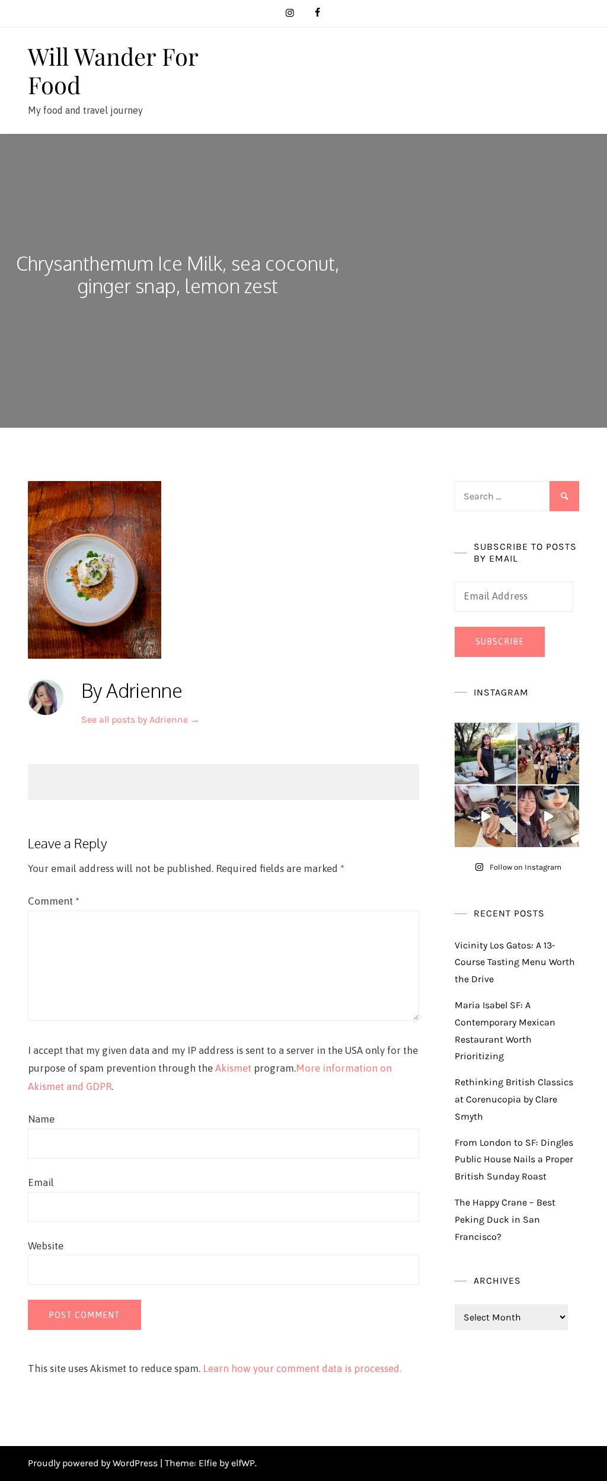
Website (45, 1246)
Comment (53, 901)
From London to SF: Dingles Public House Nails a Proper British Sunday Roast (514, 1159)
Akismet (233, 1068)
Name (41, 1119)
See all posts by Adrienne (140, 719)
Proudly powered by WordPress (94, 1463)
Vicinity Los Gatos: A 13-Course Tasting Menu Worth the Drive (515, 962)
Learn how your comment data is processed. (302, 1368)
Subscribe (499, 641)
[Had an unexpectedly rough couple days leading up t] (548, 753)
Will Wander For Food (113, 70)
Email (41, 1182)
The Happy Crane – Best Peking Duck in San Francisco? (505, 1219)
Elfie (208, 1463)
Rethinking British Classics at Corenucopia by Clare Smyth (514, 1099)
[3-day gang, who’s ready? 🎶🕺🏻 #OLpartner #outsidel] (548, 816)
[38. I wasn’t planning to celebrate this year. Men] (485, 753)
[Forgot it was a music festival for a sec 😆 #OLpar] (485, 816)
